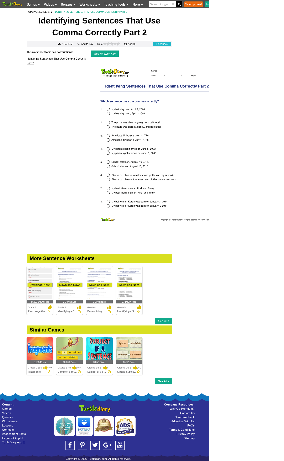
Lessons (7, 425)
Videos (49, 4)
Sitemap (189, 438)
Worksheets (88, 4)
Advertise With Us (183, 421)
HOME (30, 12)
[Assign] (49, 311)
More (136, 4)
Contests (8, 429)
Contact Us (187, 413)
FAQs (191, 425)
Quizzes (67, 4)
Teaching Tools (115, 4)
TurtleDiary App (12, 442)
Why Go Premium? (182, 408)
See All (163, 321)
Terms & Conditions (182, 429)
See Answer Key (105, 53)
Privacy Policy (186, 433)
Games (32, 4)
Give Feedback (185, 417)
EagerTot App (11, 438)
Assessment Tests (14, 433)
